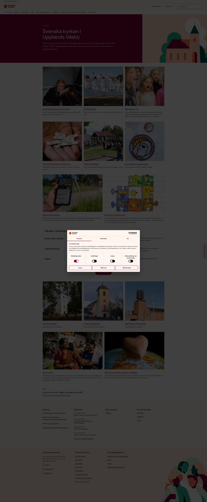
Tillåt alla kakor (127, 267)
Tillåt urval (103, 267)
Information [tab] (103, 238)
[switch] (94, 261)
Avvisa (80, 267)
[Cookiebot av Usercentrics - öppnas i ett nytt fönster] (131, 233)
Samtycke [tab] (79, 238)
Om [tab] (128, 238)
